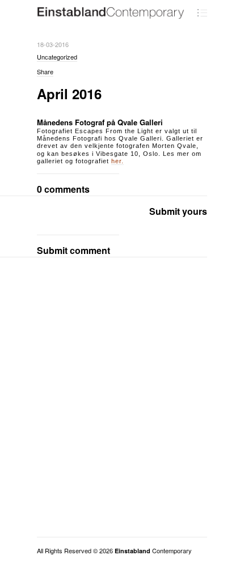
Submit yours (178, 211)
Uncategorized (57, 56)
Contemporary (153, 550)
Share (45, 71)
